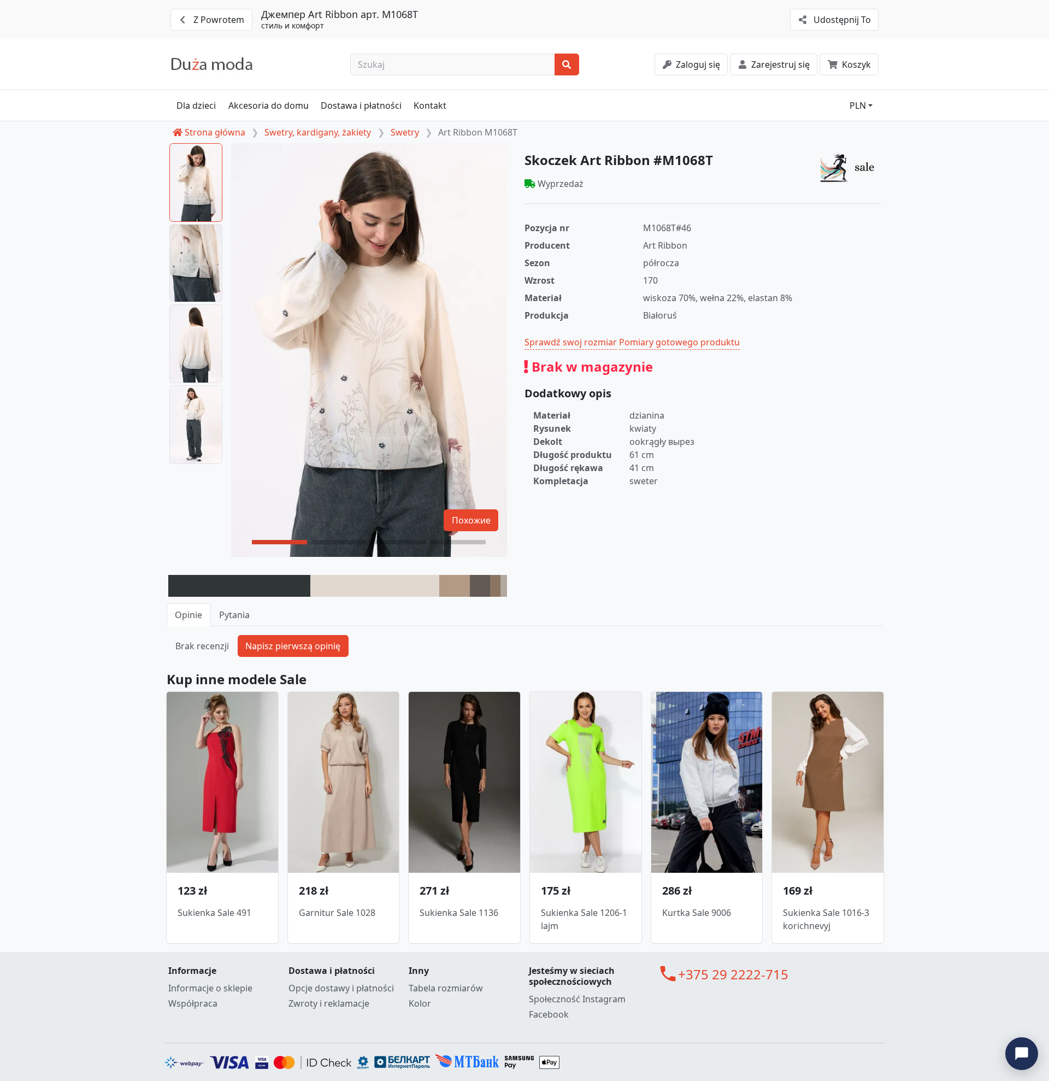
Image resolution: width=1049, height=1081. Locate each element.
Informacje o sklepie (210, 988)
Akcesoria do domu (268, 105)
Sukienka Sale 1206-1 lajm (584, 919)
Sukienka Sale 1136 (459, 913)
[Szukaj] (567, 64)
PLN (858, 105)
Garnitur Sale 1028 (337, 913)
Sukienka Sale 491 (214, 913)
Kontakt (430, 105)
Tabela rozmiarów (446, 988)
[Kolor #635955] (480, 586)
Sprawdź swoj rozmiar (570, 342)
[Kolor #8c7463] (495, 586)
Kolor (420, 1003)
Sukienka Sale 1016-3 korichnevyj (826, 919)
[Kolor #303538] (239, 586)
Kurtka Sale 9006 (696, 913)
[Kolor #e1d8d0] (374, 586)
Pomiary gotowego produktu (679, 342)
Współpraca (192, 1003)
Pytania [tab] (234, 615)
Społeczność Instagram (577, 999)
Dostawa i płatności (361, 105)
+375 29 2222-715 (733, 974)
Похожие (471, 520)
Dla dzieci (196, 105)
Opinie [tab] (188, 615)
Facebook (549, 1014)
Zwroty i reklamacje (328, 1003)
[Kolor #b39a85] (454, 586)
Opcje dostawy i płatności (341, 988)
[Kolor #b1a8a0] (503, 586)
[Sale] (850, 167)
